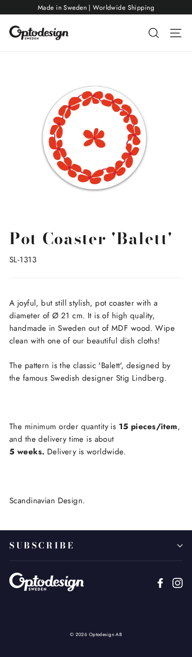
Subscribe (41, 545)
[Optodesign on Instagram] (177, 582)
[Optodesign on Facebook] (160, 582)
